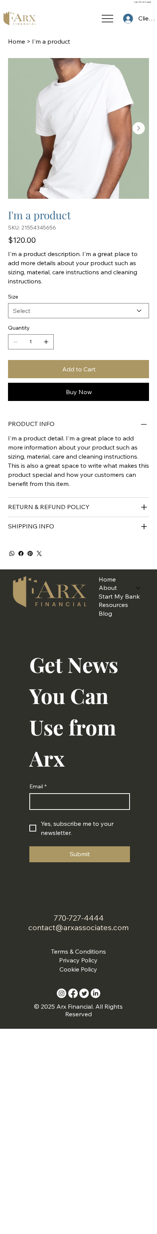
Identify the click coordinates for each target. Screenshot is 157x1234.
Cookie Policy (78, 969)
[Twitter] (39, 553)
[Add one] (46, 341)
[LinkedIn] (95, 993)
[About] (138, 587)
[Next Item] (139, 128)
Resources (113, 604)
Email (37, 786)
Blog (105, 613)
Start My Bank (119, 596)
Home (107, 579)
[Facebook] (21, 553)
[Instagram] (61, 993)
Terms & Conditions (78, 951)
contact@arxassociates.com (78, 927)
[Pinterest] (30, 553)
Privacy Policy (78, 960)
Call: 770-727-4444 (142, 2)
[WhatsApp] (12, 553)
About (108, 587)
